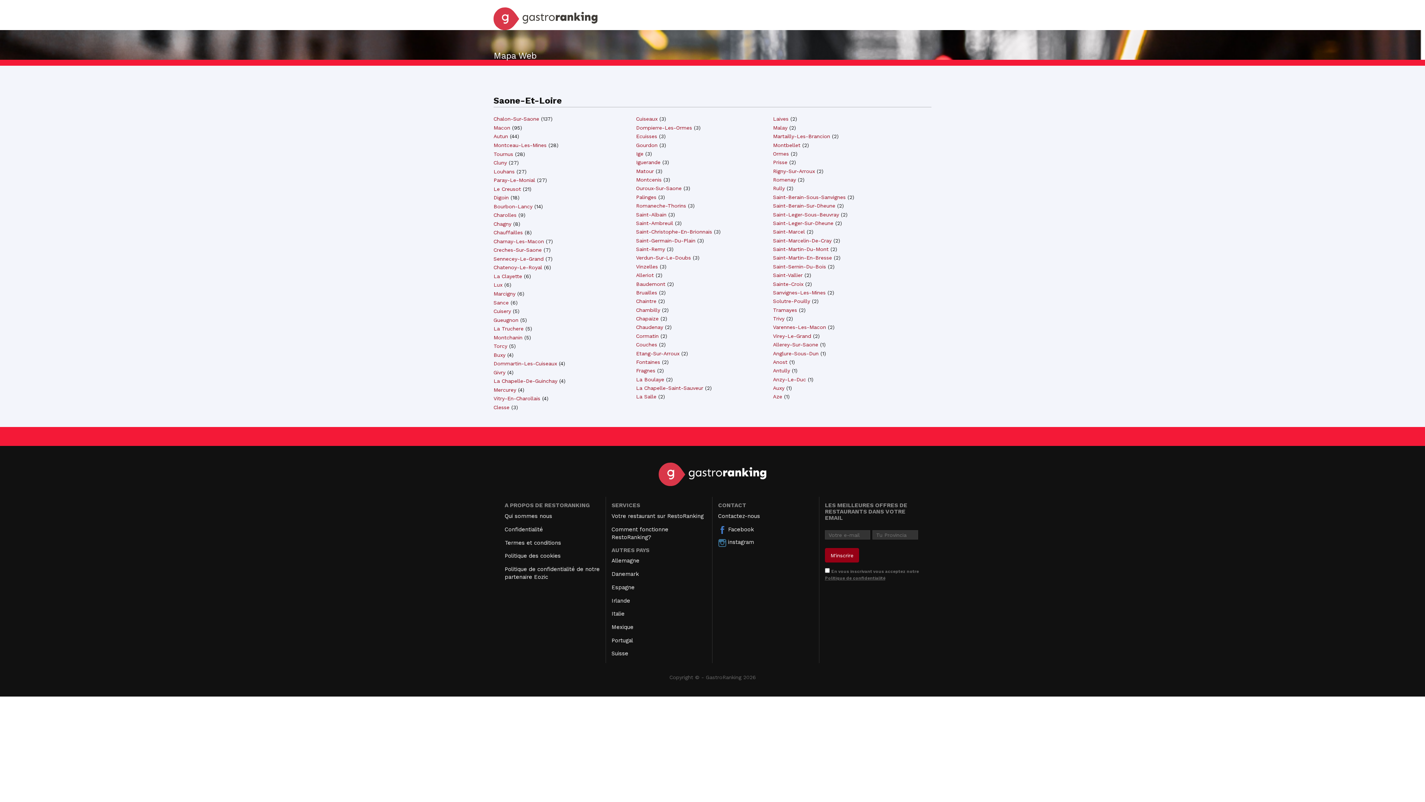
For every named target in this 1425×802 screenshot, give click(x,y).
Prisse (780, 162)
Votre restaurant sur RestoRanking (658, 516)
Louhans (504, 172)
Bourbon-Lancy (513, 206)
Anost (780, 362)
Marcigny (504, 294)
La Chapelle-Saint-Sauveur (669, 388)
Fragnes (645, 371)
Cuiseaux (647, 119)
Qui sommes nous (528, 516)
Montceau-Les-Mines (520, 145)
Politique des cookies (533, 555)
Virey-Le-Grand (792, 336)
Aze (777, 397)
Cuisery (502, 311)
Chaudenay (649, 327)
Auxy (778, 388)
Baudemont (650, 284)
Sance (501, 303)
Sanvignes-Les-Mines (799, 293)
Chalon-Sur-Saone (516, 119)
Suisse (620, 653)
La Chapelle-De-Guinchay (525, 381)
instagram (740, 542)
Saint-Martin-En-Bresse (802, 258)
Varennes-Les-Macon (799, 327)
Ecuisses (646, 136)
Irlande (621, 600)
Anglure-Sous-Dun (796, 353)
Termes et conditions (533, 542)
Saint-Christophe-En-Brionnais (674, 232)
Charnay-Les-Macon (519, 241)
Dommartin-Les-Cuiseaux (525, 363)
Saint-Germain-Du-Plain (665, 241)
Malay (780, 128)
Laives (781, 119)
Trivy (778, 319)
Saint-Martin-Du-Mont (801, 249)
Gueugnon (506, 320)
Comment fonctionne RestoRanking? (640, 533)
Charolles (505, 215)
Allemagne (625, 560)
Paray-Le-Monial (514, 180)
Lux (498, 285)
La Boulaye (650, 379)
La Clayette (508, 276)
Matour (645, 171)
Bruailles (646, 293)
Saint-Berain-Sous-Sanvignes (809, 197)
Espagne (623, 587)
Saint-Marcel (789, 232)
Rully (779, 188)
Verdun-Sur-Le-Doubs (663, 258)
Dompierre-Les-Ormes (664, 128)
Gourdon (647, 145)
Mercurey (505, 390)
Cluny (500, 163)
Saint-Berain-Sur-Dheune (804, 206)
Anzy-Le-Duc (789, 379)
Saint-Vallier (788, 275)
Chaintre (646, 301)
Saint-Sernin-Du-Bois (799, 267)
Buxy (499, 355)
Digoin (501, 197)
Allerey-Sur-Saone (795, 345)
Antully (781, 371)
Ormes (781, 154)
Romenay (784, 180)
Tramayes (785, 310)
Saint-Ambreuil (654, 223)
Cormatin (647, 336)
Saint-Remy (650, 249)
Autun (501, 136)
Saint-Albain (651, 215)
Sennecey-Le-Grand (519, 259)
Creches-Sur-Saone (518, 250)
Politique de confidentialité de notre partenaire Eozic (552, 573)
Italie (618, 613)
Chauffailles (508, 232)
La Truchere (509, 329)
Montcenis (649, 180)
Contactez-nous (739, 516)
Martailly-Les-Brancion (801, 136)
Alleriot (645, 275)
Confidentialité (524, 529)
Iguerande (648, 162)
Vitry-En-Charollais (517, 398)
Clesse (502, 407)
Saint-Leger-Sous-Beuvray (806, 215)
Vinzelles (647, 267)
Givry (499, 372)
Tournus (503, 154)
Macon (502, 128)
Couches (646, 345)
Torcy (500, 346)
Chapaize (647, 319)
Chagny (502, 224)
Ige (639, 154)
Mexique (622, 627)
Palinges (646, 197)
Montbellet (786, 145)
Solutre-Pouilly (791, 301)
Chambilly (648, 310)
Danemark (625, 574)
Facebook (740, 529)
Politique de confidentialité (855, 578)
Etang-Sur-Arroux (657, 353)
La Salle (646, 397)
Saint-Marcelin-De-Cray (802, 241)
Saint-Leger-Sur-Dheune (803, 223)
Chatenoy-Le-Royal (518, 267)
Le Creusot (507, 189)
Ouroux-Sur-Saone (659, 188)
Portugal (622, 640)
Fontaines (648, 362)
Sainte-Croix (788, 284)
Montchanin (508, 337)
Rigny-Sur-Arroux (794, 171)
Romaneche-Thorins (661, 206)
